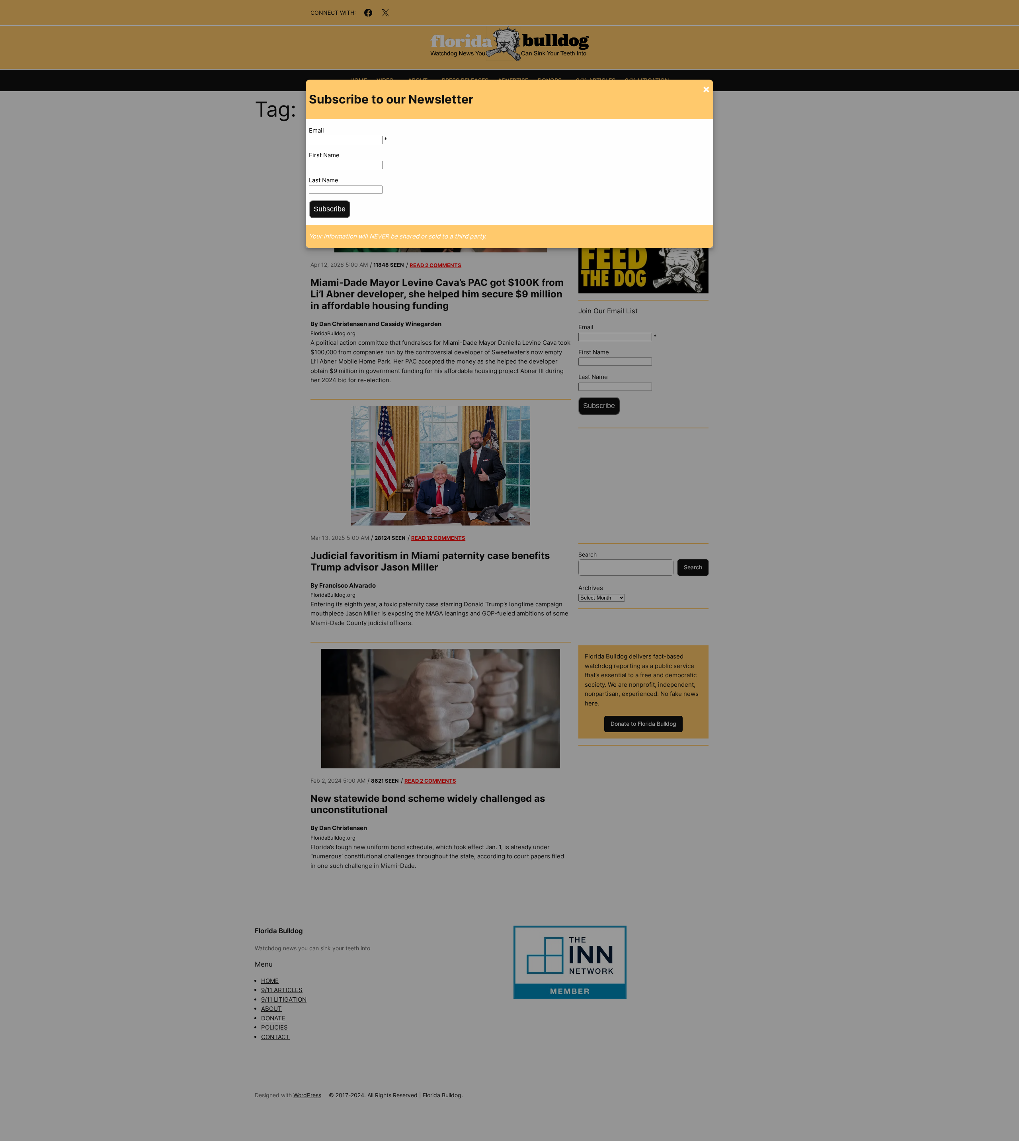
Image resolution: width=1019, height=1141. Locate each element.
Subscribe (330, 209)
